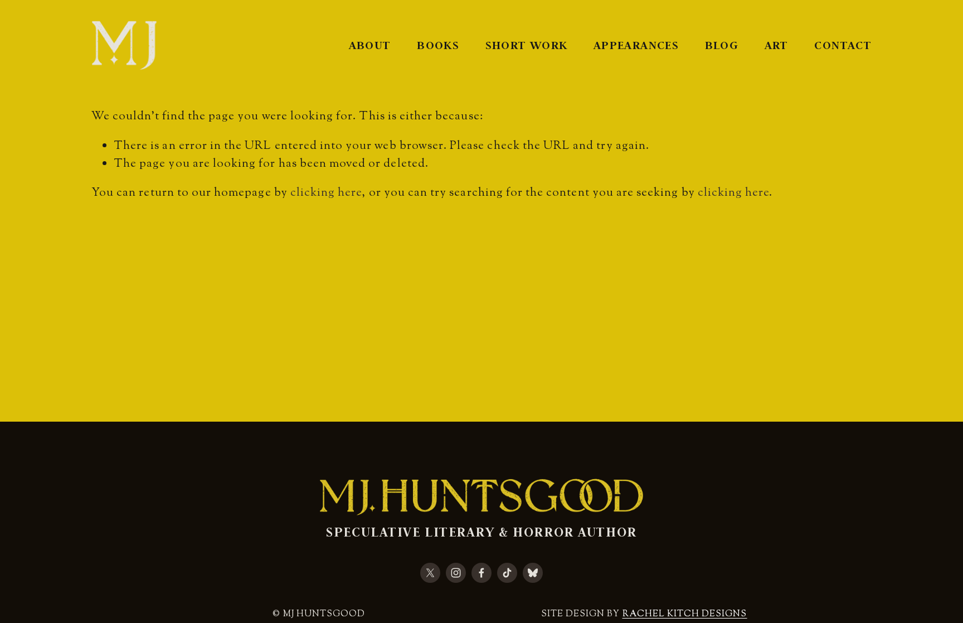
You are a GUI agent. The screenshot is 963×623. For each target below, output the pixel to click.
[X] (430, 573)
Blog (721, 44)
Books (438, 44)
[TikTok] (507, 573)
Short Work (526, 44)
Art (777, 44)
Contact (843, 44)
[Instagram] (456, 573)
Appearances (636, 44)
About (370, 44)
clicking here (326, 193)
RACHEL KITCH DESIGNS (684, 614)
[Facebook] (481, 573)
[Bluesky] (533, 573)
